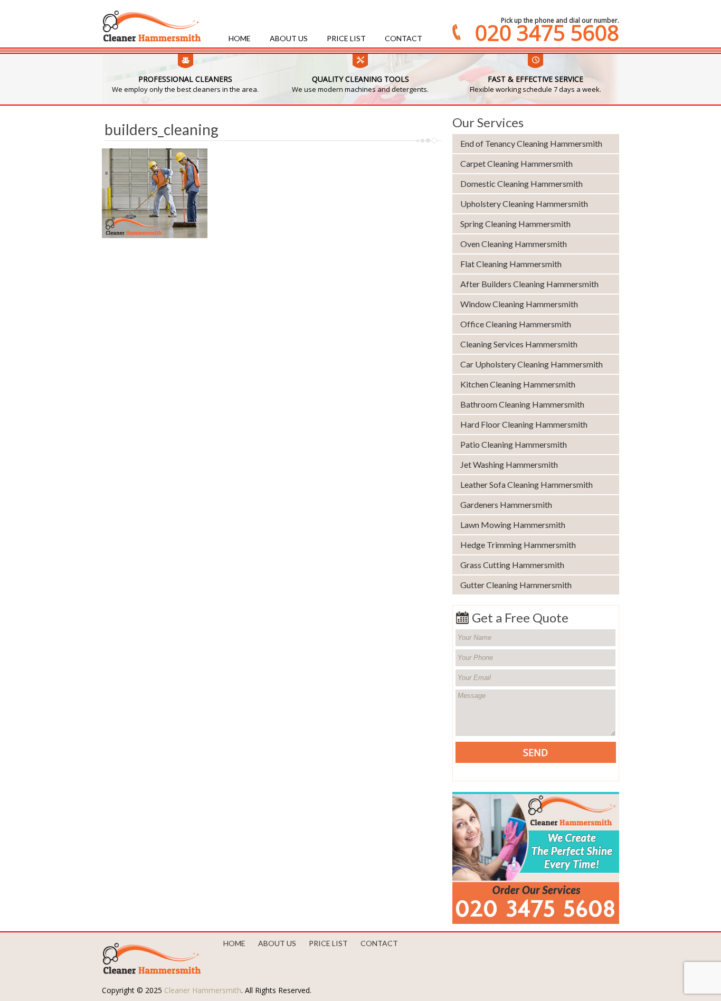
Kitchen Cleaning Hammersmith (517, 384)
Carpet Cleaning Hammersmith (516, 163)
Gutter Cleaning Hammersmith (516, 585)
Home (240, 38)
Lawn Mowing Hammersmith (512, 525)
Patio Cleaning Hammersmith (513, 444)
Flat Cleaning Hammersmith (511, 264)
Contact (403, 38)
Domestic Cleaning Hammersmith (521, 183)
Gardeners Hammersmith (506, 504)
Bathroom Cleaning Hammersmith (522, 404)
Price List (346, 38)
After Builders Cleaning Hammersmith (529, 284)
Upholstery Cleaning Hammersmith (524, 204)
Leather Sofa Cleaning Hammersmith (526, 484)
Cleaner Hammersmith (202, 990)
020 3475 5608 (547, 32)
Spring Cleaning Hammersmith (515, 224)
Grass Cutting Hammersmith (512, 565)
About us (289, 38)
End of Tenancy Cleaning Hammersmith (531, 143)
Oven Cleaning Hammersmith (513, 244)
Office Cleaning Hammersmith (515, 324)
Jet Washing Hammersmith (509, 464)
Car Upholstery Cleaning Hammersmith (531, 364)
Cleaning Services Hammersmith (518, 344)
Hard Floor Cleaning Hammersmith (523, 424)
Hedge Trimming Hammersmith (518, 545)
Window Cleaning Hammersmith (519, 304)
